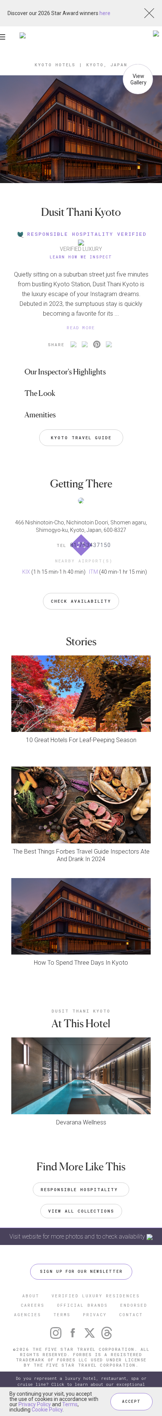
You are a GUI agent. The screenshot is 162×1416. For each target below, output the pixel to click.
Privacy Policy (34, 1404)
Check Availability (81, 601)
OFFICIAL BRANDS (82, 1305)
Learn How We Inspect (81, 257)
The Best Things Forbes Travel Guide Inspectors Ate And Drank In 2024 (81, 855)
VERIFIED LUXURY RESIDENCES (96, 1295)
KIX (26, 572)
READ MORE (81, 327)
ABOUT (30, 1295)
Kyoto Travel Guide (81, 437)
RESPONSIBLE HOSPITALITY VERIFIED (87, 234)
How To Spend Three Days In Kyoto (81, 962)
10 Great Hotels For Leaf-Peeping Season (81, 740)
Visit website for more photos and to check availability (78, 1236)
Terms (70, 1404)
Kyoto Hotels (55, 64)
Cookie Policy (47, 1410)
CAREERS (32, 1305)
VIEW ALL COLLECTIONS (81, 1211)
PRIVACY (95, 1314)
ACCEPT (131, 1401)
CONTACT (131, 1314)
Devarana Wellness (81, 1122)
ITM (93, 572)
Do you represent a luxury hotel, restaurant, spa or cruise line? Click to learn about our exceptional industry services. (81, 1384)
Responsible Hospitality (81, 1189)
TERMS (61, 1314)
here (104, 13)
